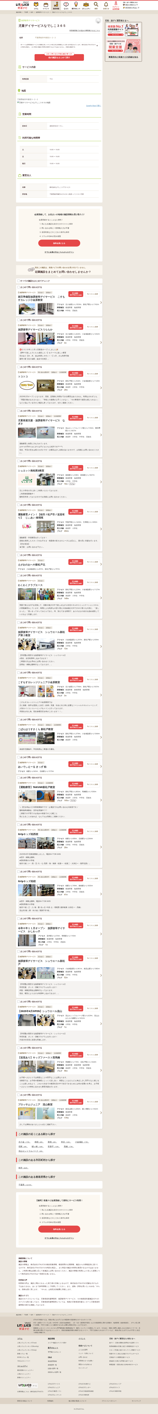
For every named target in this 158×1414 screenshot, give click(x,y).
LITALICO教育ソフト (54, 1391)
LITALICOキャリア (115, 1384)
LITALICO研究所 (84, 1395)
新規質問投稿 (52, 1361)
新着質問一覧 (52, 1365)
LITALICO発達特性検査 (86, 1391)
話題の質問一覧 (53, 1368)
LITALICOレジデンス (54, 1395)
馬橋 (68, 1146)
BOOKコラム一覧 (23, 1357)
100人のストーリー (23, 1361)
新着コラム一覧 (22, 1354)
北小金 (24, 1142)
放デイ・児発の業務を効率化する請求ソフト (124, 1343)
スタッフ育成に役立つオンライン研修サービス (124, 1350)
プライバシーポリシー (109, 1401)
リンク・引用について (86, 1353)
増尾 (22, 1146)
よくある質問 (83, 1350)
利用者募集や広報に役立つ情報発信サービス (124, 1346)
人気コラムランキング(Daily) (27, 1350)
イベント (82, 1338)
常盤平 (53, 1146)
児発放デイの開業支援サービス (119, 1357)
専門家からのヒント (54, 1352)
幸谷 (65, 1142)
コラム (19, 1338)
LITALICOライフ (114, 1387)
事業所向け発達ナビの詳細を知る (123, 57)
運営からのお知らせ (85, 1364)
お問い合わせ (83, 1357)
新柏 (52, 1142)
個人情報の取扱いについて (77, 1401)
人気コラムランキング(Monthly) (28, 1346)
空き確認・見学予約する (76, 294)
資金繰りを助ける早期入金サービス (121, 1361)
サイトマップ (83, 1368)
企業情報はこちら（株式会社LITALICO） (30, 1391)
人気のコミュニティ (24, 1374)
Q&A (50, 1357)
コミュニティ (22, 1366)
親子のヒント (53, 1348)
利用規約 (50, 1401)
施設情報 (51, 1338)
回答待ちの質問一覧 (54, 1372)
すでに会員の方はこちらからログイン (59, 252)
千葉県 (25, 1184)
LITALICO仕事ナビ (85, 1384)
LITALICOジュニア (54, 1387)
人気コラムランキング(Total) (27, 1343)
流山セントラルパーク (30, 1151)
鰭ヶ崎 (37, 1146)
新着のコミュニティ (24, 1377)
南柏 (38, 1142)
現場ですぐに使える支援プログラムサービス (124, 1354)
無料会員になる (59, 243)
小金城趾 (81, 1142)
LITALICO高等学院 (115, 1391)
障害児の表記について (24, 1401)
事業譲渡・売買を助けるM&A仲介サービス (123, 1364)
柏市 (23, 1168)
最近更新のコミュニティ (25, 1370)
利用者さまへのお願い (86, 1361)
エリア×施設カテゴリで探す (57, 1343)
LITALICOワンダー (85, 1387)
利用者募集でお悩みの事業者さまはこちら (84, 30)
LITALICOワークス (54, 1384)
